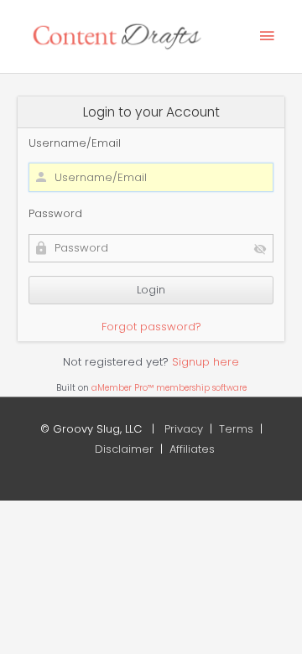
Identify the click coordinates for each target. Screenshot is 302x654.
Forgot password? (151, 327)
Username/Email (75, 143)
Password (55, 213)
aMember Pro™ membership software (169, 387)
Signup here (205, 362)
